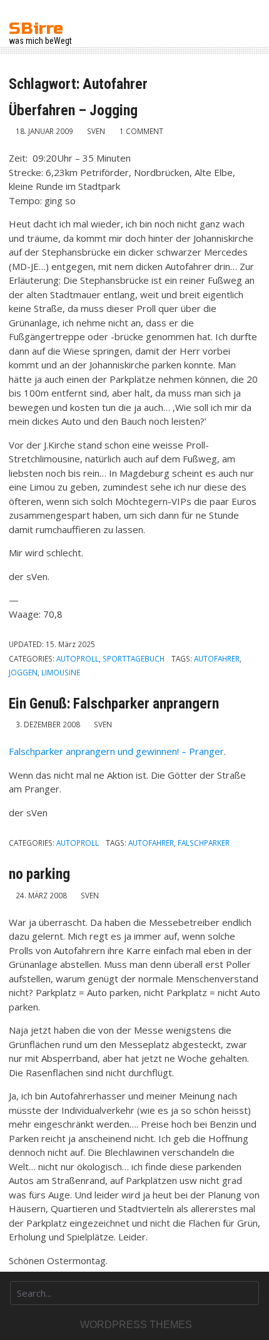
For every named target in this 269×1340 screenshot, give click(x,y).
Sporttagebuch (134, 658)
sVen (96, 131)
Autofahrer (217, 658)
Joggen (23, 672)
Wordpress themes (136, 1324)
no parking (39, 874)
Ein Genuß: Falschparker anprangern (114, 703)
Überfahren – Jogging (73, 110)
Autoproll (77, 658)
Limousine (60, 672)
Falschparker (204, 843)
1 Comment (141, 131)
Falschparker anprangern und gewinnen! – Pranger (116, 751)
